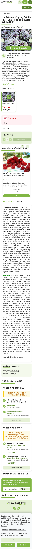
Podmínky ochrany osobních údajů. (14, 529)
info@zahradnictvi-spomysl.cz (17, 469)
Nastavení (16, 540)
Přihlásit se (23, 502)
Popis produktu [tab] (8, 200)
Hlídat (5, 123)
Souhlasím (23, 545)
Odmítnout (8, 545)
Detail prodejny (16, 427)
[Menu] (29, 2)
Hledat (25, 7)
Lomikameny (14, 376)
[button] (15, 188)
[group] (15, 174)
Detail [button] (16, 195)
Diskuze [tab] (19, 200)
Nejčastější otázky (16, 481)
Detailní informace (7, 84)
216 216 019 (11, 411)
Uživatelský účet (18, 2)
